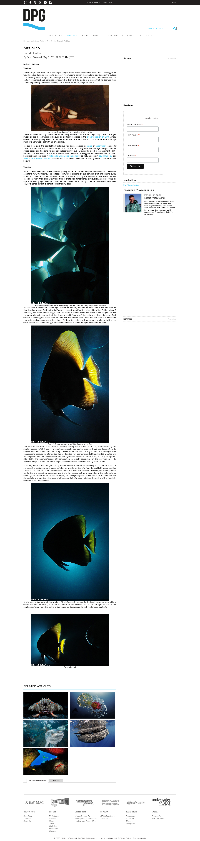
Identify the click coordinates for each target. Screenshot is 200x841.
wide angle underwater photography (64, 156)
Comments (56, 780)
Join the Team (158, 818)
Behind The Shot (47, 41)
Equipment (128, 36)
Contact (27, 818)
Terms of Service (139, 838)
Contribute (156, 816)
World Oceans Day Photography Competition (86, 817)
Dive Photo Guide (100, 2)
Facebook (130, 816)
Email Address (135, 124)
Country (131, 155)
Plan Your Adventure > (132, 185)
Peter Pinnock (152, 195)
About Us (28, 816)
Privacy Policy (125, 838)
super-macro (101, 146)
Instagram (130, 823)
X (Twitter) (130, 818)
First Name (133, 134)
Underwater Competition (85, 821)
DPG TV (104, 818)
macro (89, 146)
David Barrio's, (105, 156)
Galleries (112, 36)
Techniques (55, 36)
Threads (129, 821)
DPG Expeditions (107, 816)
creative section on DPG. (98, 137)
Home (26, 41)
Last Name (133, 145)
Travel (97, 36)
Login (172, 2)
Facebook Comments (37, 780)
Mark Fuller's (29, 158)
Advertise (172, 58)
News (85, 36)
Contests (146, 36)
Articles (72, 36)
